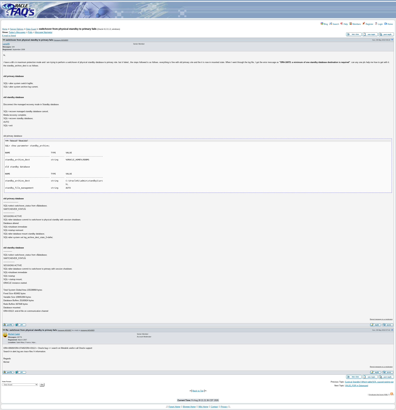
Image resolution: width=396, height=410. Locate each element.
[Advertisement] (216, 10)
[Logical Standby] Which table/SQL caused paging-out (369, 382)
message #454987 (64, 330)
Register (369, 24)
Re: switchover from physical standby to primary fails (31, 330)
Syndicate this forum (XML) (378, 394)
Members (356, 24)
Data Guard (31, 29)
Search (335, 24)
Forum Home (174, 407)
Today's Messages (17, 32)
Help (345, 24)
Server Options (17, 29)
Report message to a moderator (381, 319)
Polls (30, 32)
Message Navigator (43, 32)
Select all (14, 140)
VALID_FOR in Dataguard (356, 385)
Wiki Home (203, 407)
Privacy (224, 407)
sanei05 (6, 44)
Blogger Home (189, 407)
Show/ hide (23, 140)
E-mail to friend (9, 35)
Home (390, 24)
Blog (325, 24)
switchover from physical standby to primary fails (29, 40)
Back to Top (198, 391)
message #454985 (61, 40)
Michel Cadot (14, 334)
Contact (214, 407)
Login (380, 24)
